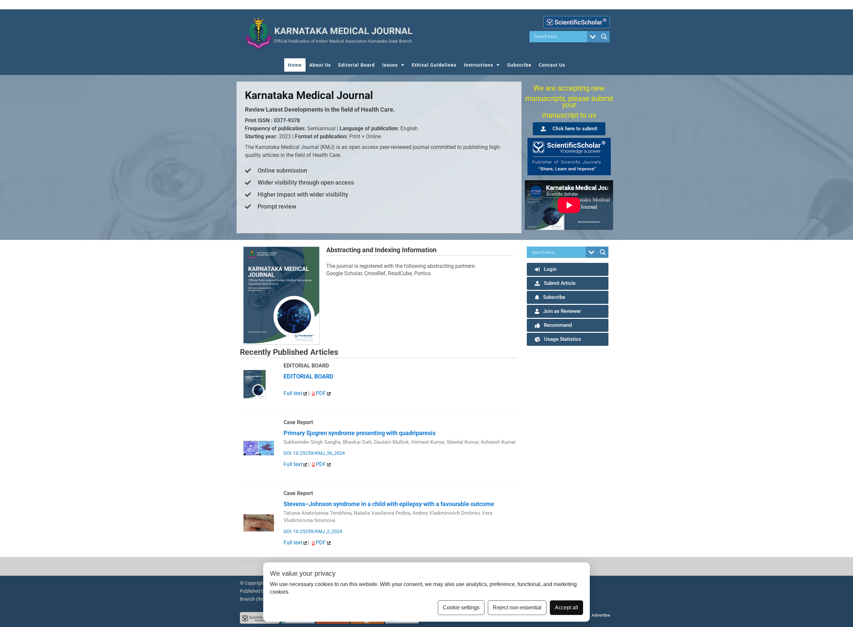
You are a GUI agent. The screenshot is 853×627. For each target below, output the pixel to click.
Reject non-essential (517, 607)
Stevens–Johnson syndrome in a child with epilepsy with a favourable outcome (389, 503)
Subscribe (519, 65)
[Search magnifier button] (604, 36)
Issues (390, 65)
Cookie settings (461, 607)
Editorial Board (356, 65)
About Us (320, 65)
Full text (294, 393)
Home (295, 65)
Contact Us (552, 65)
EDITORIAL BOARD (309, 376)
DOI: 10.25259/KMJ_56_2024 (314, 453)
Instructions (478, 65)
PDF (321, 393)
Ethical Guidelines (434, 65)
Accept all (566, 607)
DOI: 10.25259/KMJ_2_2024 (313, 531)
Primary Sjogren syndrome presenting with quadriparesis (359, 432)
